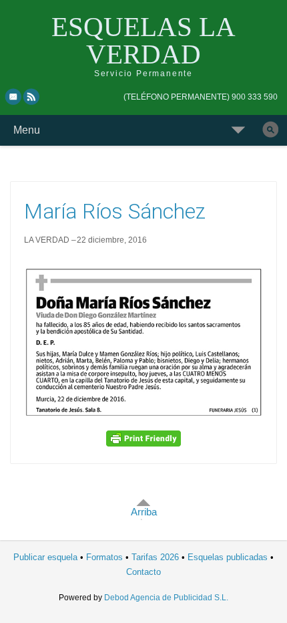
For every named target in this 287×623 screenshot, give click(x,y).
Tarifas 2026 (155, 557)
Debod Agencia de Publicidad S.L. (166, 597)
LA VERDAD (46, 240)
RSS (32, 96)
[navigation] (200, 97)
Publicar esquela (45, 557)
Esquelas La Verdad (143, 40)
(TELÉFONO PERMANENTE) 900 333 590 (200, 97)
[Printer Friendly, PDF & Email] (143, 438)
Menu (26, 130)
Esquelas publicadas (228, 557)
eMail (13, 96)
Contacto (143, 572)
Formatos (104, 557)
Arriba (144, 511)
